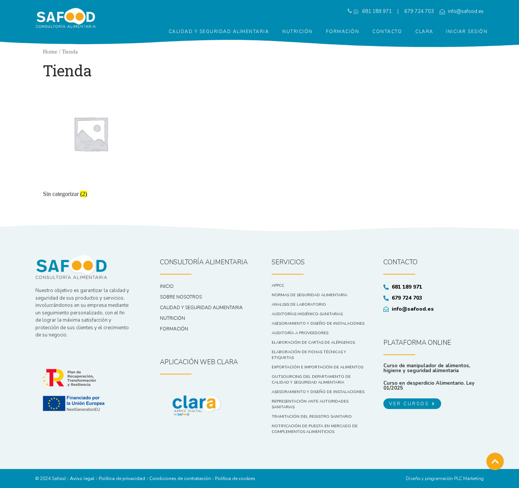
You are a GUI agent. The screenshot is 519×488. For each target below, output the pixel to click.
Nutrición (297, 31)
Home (50, 52)
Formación (342, 31)
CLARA (424, 31)
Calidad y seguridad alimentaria (219, 31)
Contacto (387, 31)
